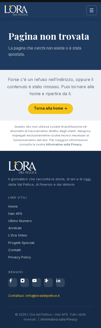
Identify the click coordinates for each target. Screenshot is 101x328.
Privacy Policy (19, 257)
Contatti (14, 250)
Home (13, 206)
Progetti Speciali (21, 243)
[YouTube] (36, 282)
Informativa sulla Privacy (63, 144)
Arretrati (14, 228)
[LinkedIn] (60, 282)
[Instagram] (24, 282)
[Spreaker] (48, 282)
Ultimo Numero (20, 221)
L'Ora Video (17, 235)
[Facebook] (12, 282)
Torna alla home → (50, 108)
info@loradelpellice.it (43, 295)
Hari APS (15, 213)
